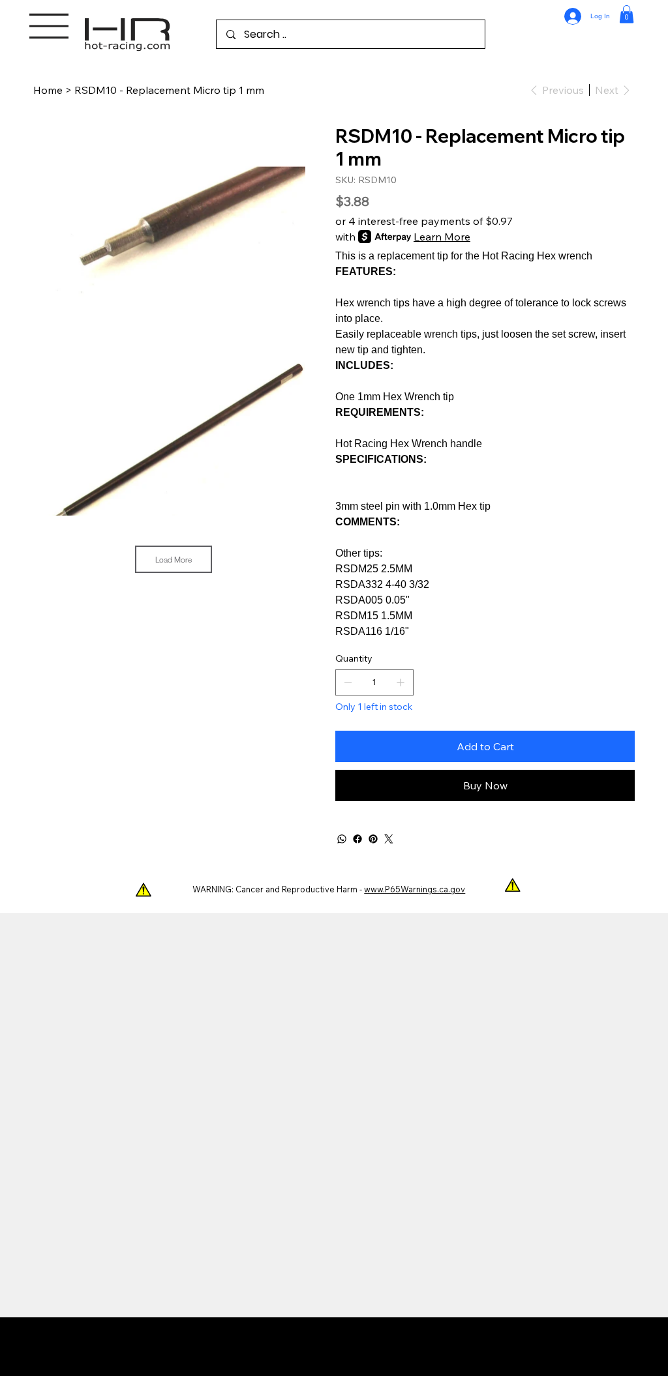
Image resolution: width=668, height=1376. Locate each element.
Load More (173, 559)
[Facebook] (357, 838)
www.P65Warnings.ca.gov (414, 889)
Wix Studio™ (415, 1347)
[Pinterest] (373, 838)
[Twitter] (388, 838)
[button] (626, 14)
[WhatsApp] (341, 838)
